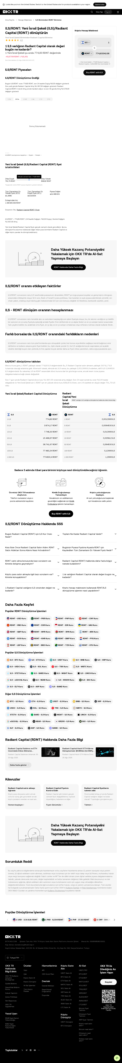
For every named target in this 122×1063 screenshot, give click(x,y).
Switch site (99, 4)
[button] (92, 11)
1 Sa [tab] (9, 99)
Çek (25, 974)
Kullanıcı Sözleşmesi (56, 891)
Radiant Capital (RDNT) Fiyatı (28, 210)
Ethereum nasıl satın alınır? (85, 1034)
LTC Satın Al (65, 1007)
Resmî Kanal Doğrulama (46, 990)
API (43, 970)
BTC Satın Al (65, 977)
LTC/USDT (83, 1004)
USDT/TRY (83, 970)
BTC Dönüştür (66, 1026)
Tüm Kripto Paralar (28, 990)
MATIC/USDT (84, 982)
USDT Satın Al (66, 973)
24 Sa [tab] (17, 99)
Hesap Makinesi (25, 20)
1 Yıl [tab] (40, 99)
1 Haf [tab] (25, 99)
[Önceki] (7, 919)
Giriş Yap (99, 12)
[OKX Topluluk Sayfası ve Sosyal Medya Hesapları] (39, 1050)
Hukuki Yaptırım (11, 993)
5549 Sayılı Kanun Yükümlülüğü (12, 1019)
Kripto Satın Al (29, 978)
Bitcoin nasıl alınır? (86, 1029)
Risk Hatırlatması (89, 888)
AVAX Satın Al (66, 1004)
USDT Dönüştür (67, 1022)
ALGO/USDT (83, 997)
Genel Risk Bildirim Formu (12, 988)
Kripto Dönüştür (30, 982)
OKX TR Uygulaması (9, 1005)
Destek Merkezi (48, 986)
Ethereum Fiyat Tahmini (85, 1015)
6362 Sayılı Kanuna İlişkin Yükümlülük (10, 1026)
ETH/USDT (83, 978)
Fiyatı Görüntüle (53, 805)
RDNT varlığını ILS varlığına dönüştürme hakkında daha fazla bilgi (93, 400)
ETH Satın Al (65, 981)
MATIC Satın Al (66, 984)
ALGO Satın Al (66, 1000)
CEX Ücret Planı (48, 974)
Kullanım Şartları (72, 888)
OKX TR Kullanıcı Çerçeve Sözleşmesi (11, 978)
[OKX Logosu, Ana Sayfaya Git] (10, 12)
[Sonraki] (114, 919)
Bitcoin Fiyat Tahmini (84, 1009)
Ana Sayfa (9, 20)
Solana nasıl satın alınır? (86, 1040)
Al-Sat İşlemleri (29, 985)
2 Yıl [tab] (48, 99)
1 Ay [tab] (33, 99)
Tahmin (87, 805)
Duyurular (45, 995)
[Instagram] (31, 1050)
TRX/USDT (83, 989)
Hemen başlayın (15, 805)
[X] (22, 1050)
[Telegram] (26, 1050)
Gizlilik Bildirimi (11, 984)
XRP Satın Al (65, 992)
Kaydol (108, 12)
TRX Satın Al (66, 996)
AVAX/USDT (83, 1001)
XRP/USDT (83, 993)
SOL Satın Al (65, 988)
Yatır (25, 970)
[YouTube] (35, 1050)
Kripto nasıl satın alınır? (85, 1024)
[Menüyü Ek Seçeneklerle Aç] (118, 12)
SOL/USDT (83, 985)
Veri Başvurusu (11, 1001)
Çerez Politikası (11, 997)
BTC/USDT (83, 974)
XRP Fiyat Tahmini (86, 1020)
